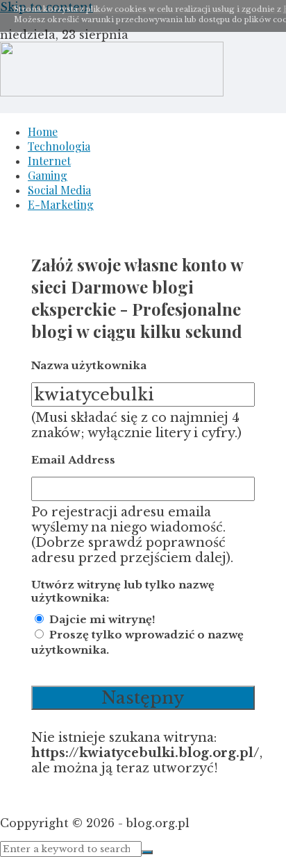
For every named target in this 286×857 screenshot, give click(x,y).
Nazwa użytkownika (88, 365)
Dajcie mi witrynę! (102, 619)
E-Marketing (61, 204)
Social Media (59, 190)
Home (43, 131)
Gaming (47, 175)
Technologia (59, 146)
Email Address (73, 459)
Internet (49, 160)
